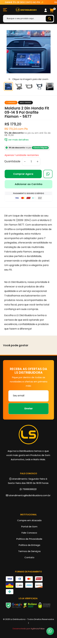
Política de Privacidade (29, 538)
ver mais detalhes (18, 139)
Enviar (28, 408)
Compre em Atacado (29, 520)
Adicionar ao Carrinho (28, 184)
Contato (29, 557)
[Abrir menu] (5, 9)
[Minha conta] (45, 10)
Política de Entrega (29, 545)
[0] (52, 10)
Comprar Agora (23, 174)
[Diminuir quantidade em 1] (24, 162)
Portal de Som (29, 526)
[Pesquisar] (49, 19)
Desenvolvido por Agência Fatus (29, 628)
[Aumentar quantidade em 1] (37, 162)
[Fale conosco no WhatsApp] (50, 631)
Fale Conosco (29, 532)
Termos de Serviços (29, 551)
